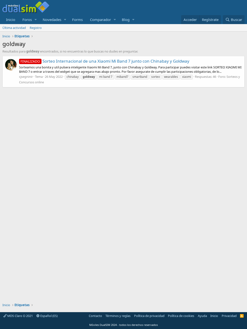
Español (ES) (49, 316)
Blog (126, 19)
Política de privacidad (149, 316)
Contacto (95, 316)
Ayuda (202, 316)
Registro (36, 28)
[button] (35, 19)
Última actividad (14, 28)
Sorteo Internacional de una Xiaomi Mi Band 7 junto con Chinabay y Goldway (105, 61)
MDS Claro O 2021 (20, 316)
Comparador (100, 19)
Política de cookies (181, 316)
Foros (27, 19)
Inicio (10, 19)
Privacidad (229, 316)
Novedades (52, 19)
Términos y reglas (117, 316)
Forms (77, 19)
